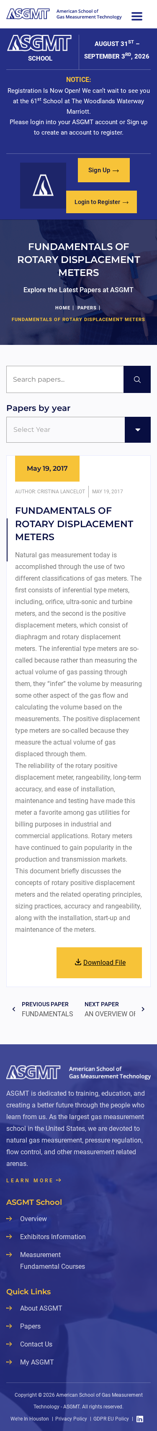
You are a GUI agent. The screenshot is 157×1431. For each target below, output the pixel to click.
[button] (104, 170)
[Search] (137, 379)
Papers (87, 308)
